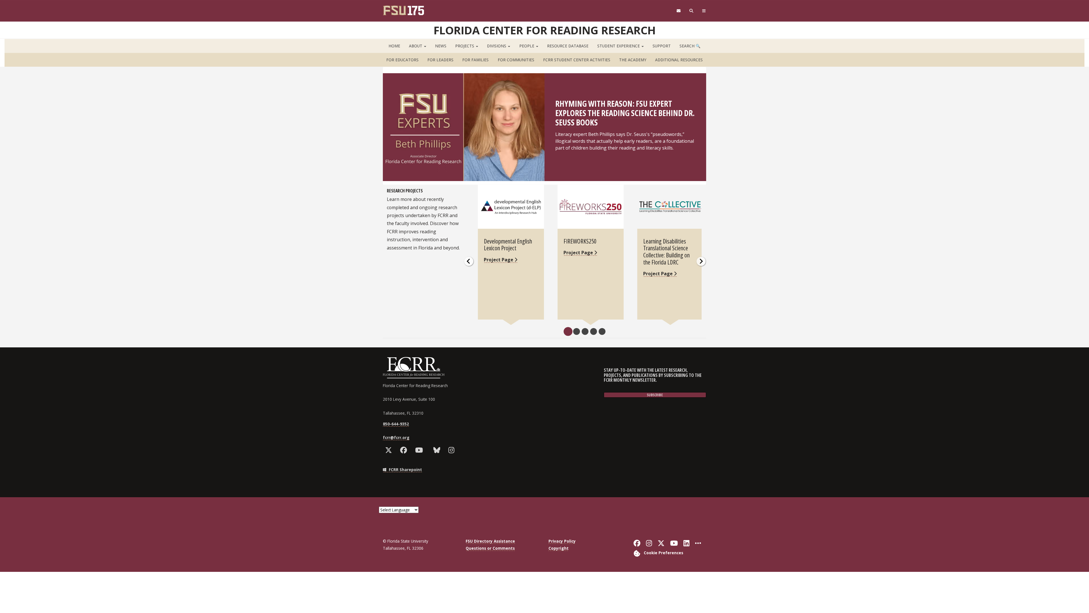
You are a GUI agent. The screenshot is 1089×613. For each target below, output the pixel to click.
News (440, 46)
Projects (465, 46)
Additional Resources (679, 59)
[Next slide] (701, 261)
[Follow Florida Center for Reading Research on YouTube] (420, 450)
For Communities (516, 59)
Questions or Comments (490, 548)
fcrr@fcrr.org (396, 437)
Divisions (497, 46)
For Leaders (440, 59)
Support (662, 46)
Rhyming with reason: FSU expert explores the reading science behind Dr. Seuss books (625, 113)
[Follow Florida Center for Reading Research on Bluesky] (438, 450)
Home (394, 46)
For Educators (402, 59)
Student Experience (619, 46)
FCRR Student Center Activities (576, 59)
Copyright (558, 548)
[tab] (568, 331)
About (416, 46)
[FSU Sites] (704, 11)
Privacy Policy (562, 541)
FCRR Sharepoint (405, 469)
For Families (475, 59)
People (527, 46)
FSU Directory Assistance (490, 541)
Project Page (499, 260)
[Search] (691, 11)
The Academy (632, 59)
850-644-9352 (396, 424)
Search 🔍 (689, 46)
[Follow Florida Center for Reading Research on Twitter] (389, 450)
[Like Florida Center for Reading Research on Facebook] (405, 450)
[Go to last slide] (468, 261)
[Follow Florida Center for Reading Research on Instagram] (452, 450)
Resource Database (567, 46)
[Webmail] (678, 11)
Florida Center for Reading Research (545, 30)
